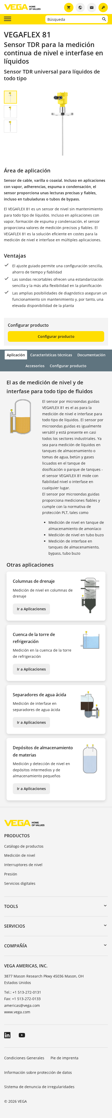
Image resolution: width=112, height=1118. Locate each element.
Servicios (14, 926)
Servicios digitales (19, 883)
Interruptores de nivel (23, 864)
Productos (17, 836)
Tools (11, 906)
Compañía (15, 946)
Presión (10, 874)
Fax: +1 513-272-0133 (22, 998)
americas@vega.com (22, 1005)
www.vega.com (17, 1011)
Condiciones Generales (24, 1057)
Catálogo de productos (23, 846)
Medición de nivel (19, 855)
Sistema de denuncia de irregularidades (39, 1086)
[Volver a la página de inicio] (24, 823)
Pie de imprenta (64, 1057)
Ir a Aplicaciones (31, 608)
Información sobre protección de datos (38, 1072)
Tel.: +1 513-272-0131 (22, 992)
